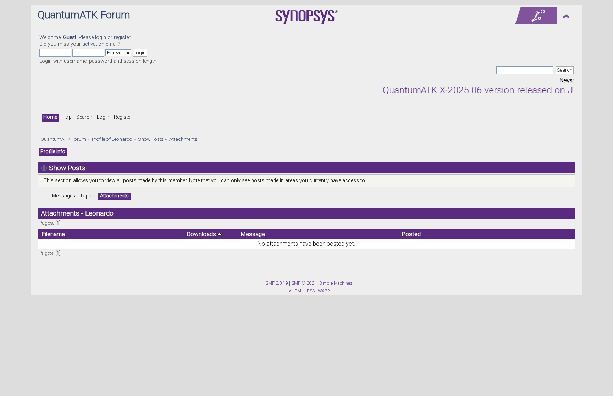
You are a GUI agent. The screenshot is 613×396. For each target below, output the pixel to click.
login (100, 37)
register (122, 37)
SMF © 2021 (304, 283)
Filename (53, 234)
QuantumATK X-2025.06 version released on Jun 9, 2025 (495, 90)
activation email (100, 44)
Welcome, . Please (67, 37)
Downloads (202, 234)
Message (253, 234)
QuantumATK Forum (84, 15)
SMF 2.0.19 (277, 283)
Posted (411, 234)
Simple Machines (336, 283)
